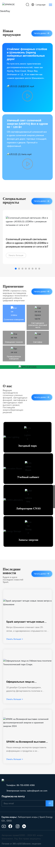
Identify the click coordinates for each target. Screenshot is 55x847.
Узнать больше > (14, 639)
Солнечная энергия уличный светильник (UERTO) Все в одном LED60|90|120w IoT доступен (26, 243)
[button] (16, 269)
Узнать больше (16, 255)
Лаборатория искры (28, 817)
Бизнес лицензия (32, 844)
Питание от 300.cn (10, 844)
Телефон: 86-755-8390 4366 (20, 785)
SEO (21, 844)
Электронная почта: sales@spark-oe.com (26, 791)
